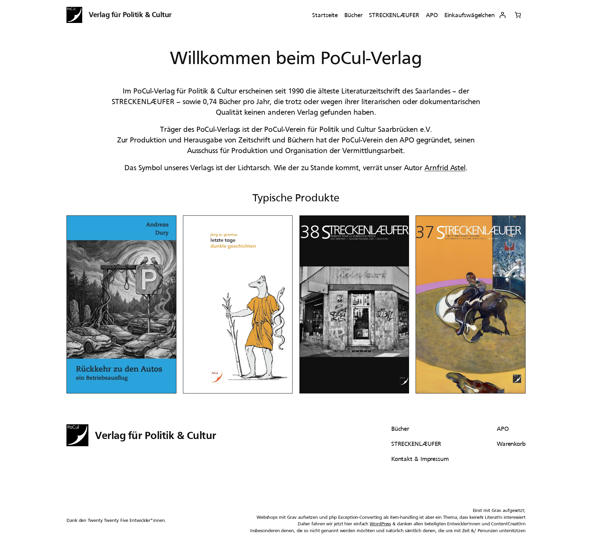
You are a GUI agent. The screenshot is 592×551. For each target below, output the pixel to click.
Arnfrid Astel (445, 167)
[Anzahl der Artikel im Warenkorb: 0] (518, 15)
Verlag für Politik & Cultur (130, 14)
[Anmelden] (502, 15)
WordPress (380, 523)
